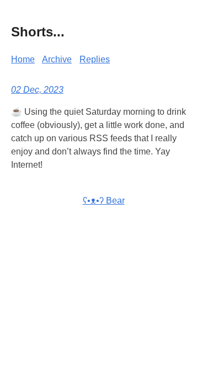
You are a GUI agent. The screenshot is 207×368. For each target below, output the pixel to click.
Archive (57, 59)
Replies (94, 59)
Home (23, 59)
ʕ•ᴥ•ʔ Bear (104, 200)
